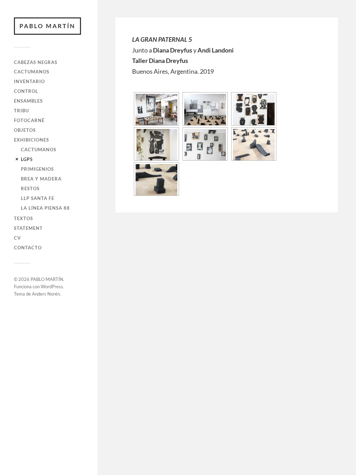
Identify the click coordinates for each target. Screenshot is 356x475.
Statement (28, 228)
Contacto (28, 247)
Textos (23, 218)
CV (17, 238)
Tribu (21, 110)
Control (26, 91)
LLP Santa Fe (37, 198)
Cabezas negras (35, 62)
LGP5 (27, 159)
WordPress (52, 286)
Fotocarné (29, 120)
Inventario (29, 81)
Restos (30, 188)
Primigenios (37, 169)
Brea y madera (41, 179)
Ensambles (28, 101)
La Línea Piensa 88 (45, 208)
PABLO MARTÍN (47, 26)
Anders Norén (46, 294)
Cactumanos (31, 71)
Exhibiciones (31, 140)
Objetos (25, 130)
